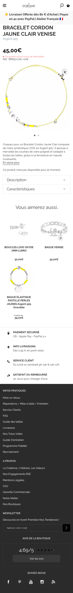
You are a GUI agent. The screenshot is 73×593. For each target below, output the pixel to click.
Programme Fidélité (15, 446)
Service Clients (12, 409)
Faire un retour (11, 397)
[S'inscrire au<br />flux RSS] (53, 582)
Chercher (62, 5)
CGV (5, 486)
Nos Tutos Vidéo (12, 433)
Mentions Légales (13, 480)
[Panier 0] (68, 5)
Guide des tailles (13, 421)
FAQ (5, 415)
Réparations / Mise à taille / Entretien (25, 403)
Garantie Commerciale (16, 492)
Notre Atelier (10, 498)
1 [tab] (34, 135)
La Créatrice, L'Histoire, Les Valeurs (24, 468)
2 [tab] (38, 135)
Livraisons (9, 428)
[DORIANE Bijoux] (29, 5)
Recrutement (11, 452)
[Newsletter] (66, 528)
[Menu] (4, 5)
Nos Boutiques (12, 504)
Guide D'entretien (13, 440)
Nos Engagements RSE (17, 474)
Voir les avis (36, 558)
